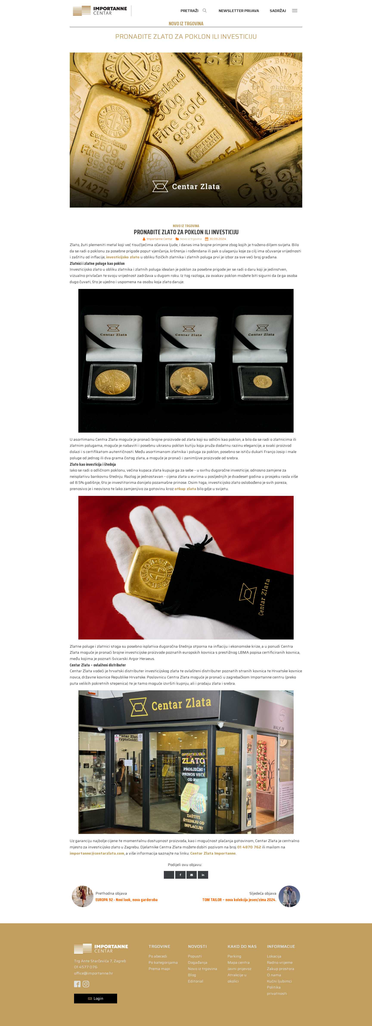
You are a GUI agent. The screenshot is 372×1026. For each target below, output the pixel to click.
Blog (192, 975)
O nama (274, 975)
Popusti (195, 956)
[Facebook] (180, 875)
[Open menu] (294, 10)
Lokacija (274, 956)
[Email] (191, 875)
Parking (234, 956)
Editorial (195, 981)
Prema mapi (159, 969)
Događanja (197, 962)
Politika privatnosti (277, 990)
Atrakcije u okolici (237, 978)
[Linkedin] (203, 875)
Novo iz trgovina (186, 24)
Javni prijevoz (239, 969)
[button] (95, 998)
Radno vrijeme (280, 962)
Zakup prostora (280, 969)
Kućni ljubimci (279, 981)
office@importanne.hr (93, 973)
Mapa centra (239, 962)
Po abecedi (158, 956)
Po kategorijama (163, 962)
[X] (169, 875)
